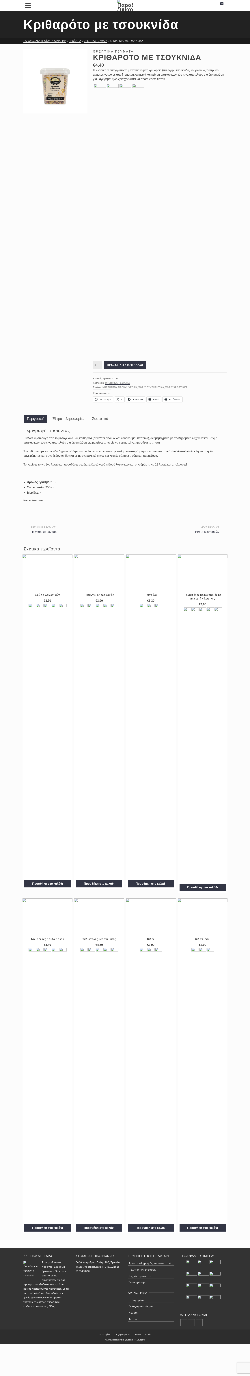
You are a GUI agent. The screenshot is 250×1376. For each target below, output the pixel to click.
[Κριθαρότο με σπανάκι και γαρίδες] (215, 1277)
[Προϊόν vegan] (113, 89)
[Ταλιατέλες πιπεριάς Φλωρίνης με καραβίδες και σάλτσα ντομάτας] (215, 1289)
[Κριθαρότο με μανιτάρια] (191, 1265)
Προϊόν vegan (127, 387)
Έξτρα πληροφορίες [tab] (68, 419)
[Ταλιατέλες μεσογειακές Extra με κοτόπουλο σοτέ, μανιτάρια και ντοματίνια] (203, 1300)
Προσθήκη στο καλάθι (125, 364)
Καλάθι (133, 1312)
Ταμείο (133, 1319)
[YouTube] (199, 1322)
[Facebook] (183, 1322)
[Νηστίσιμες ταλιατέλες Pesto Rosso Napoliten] (203, 1265)
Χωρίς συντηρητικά (151, 387)
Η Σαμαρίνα (136, 1300)
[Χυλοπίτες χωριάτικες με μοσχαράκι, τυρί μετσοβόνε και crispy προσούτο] (203, 1277)
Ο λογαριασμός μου (141, 1306)
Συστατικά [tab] (100, 419)
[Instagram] (191, 1322)
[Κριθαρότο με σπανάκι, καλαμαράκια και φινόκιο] (215, 1300)
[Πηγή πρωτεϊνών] (143, 740)
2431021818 (112, 1266)
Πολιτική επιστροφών (142, 1269)
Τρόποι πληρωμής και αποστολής (151, 1263)
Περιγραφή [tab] (35, 419)
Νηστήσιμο (109, 387)
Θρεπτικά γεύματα (117, 383)
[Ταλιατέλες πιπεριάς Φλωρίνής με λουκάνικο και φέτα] (191, 1289)
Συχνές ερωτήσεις (140, 1276)
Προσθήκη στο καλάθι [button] (47, 883)
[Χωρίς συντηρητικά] (125, 89)
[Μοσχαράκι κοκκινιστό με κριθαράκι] (191, 1300)
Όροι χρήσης (137, 1282)
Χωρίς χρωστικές (176, 387)
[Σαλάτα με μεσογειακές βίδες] (215, 1265)
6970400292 (83, 1271)
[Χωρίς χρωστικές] (138, 221)
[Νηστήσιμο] (100, 89)
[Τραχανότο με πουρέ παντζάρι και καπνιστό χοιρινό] (191, 1277)
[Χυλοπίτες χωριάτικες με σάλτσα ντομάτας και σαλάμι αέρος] (203, 1289)
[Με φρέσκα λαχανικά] (32, 740)
